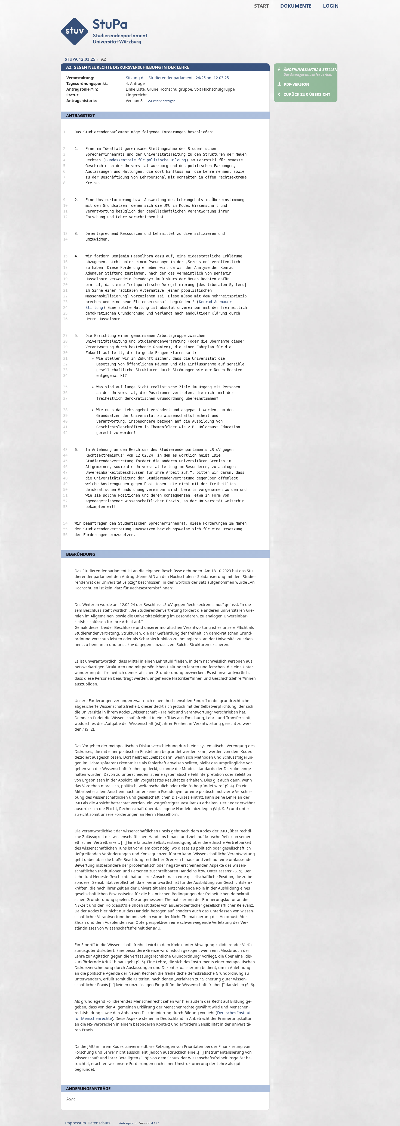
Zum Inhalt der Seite (22, 12)
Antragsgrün (128, 1123)
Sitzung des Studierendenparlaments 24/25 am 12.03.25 (177, 77)
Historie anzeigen (163, 101)
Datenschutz (99, 1122)
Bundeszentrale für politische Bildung (145, 160)
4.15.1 (155, 1123)
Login (331, 5)
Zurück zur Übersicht (307, 94)
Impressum (75, 1122)
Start (261, 5)
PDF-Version (296, 84)
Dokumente (296, 5)
